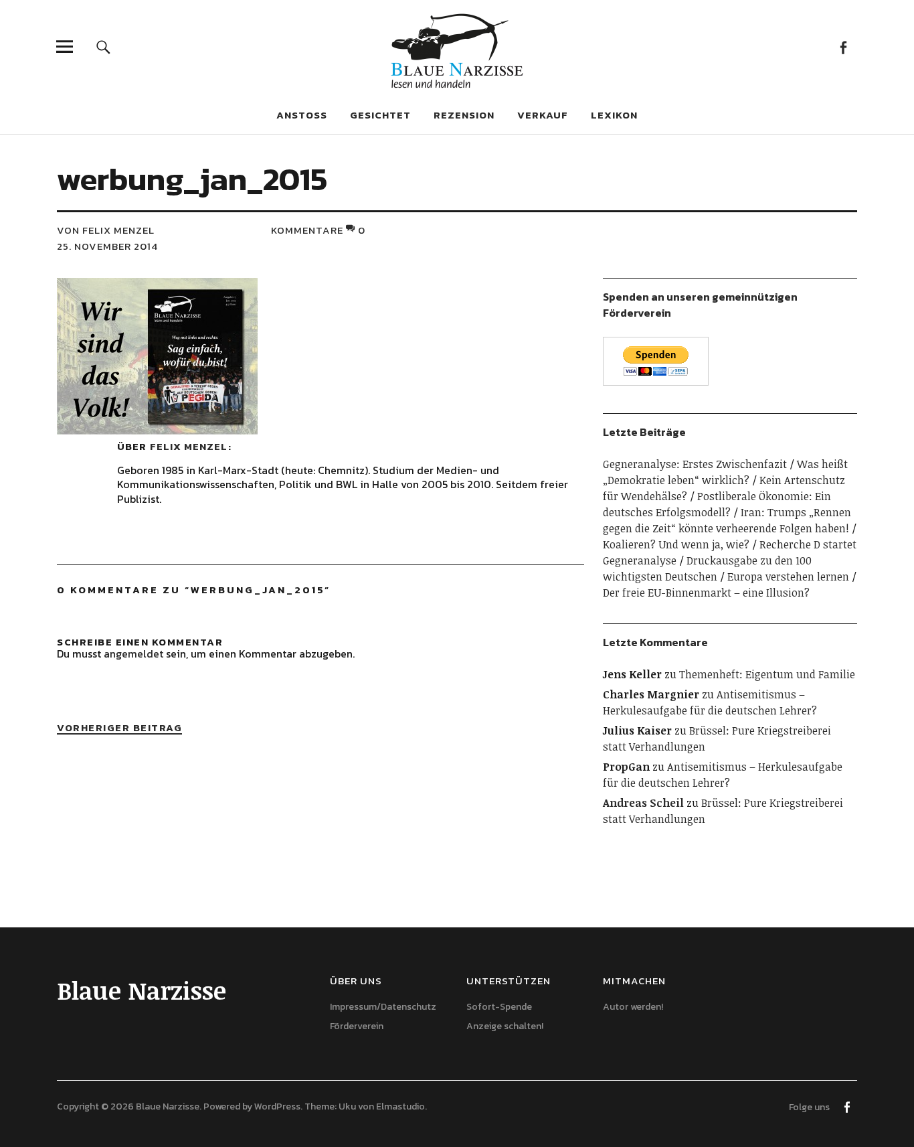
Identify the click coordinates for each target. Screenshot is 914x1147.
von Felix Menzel (106, 230)
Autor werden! (633, 1007)
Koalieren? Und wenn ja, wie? (676, 544)
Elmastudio (400, 1106)
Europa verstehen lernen (788, 576)
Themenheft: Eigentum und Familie (767, 674)
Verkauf (542, 115)
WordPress (277, 1106)
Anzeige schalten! (504, 1026)
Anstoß (301, 115)
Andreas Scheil (643, 802)
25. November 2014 (107, 246)
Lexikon (614, 115)
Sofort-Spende (499, 1007)
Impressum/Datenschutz (383, 1007)
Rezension (464, 115)
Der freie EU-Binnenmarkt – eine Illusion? (706, 592)
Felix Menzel (188, 446)
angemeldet (133, 653)
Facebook (843, 46)
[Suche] (103, 46)
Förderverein (356, 1026)
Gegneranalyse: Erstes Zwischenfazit (695, 464)
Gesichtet (380, 115)
